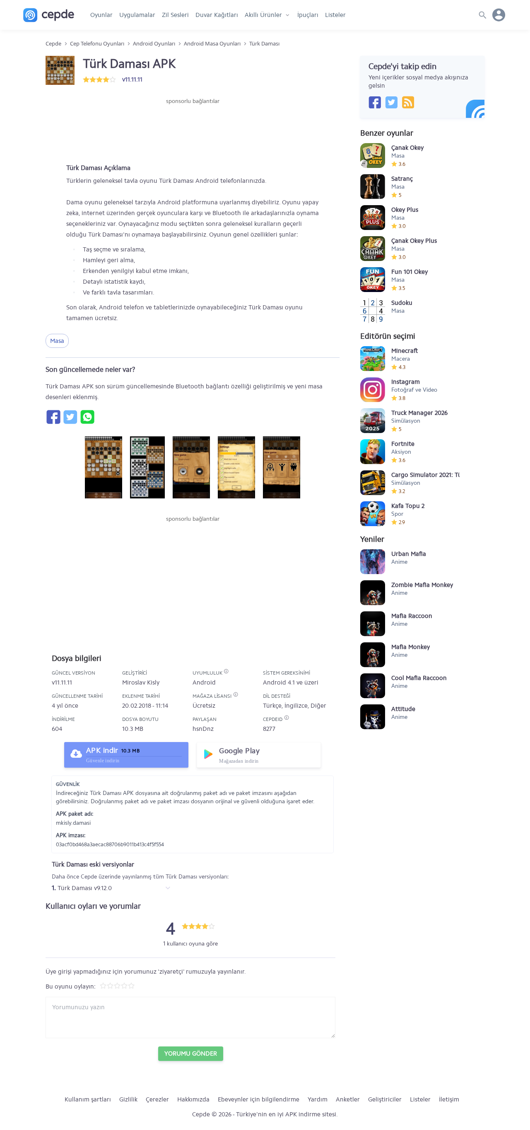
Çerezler (157, 1099)
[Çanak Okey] (372, 155)
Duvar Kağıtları (216, 15)
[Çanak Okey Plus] (372, 248)
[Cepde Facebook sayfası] (375, 102)
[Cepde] (49, 15)
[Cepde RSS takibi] (408, 102)
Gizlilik (128, 1099)
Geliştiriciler (385, 1099)
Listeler (335, 15)
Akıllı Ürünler (263, 15)
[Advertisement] (192, 130)
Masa (57, 341)
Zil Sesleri (175, 15)
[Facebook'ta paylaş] (53, 417)
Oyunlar (101, 15)
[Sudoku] (372, 310)
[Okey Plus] (372, 217)
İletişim (449, 1099)
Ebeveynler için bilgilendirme (258, 1099)
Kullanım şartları (88, 1099)
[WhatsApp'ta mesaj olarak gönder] (87, 417)
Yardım (318, 1099)
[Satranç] (372, 186)
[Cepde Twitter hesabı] (391, 102)
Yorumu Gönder (190, 1053)
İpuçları (307, 15)
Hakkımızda (193, 1099)
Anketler (348, 1099)
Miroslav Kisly (140, 682)
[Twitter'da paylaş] (70, 417)
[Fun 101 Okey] (372, 279)
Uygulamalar (137, 15)
